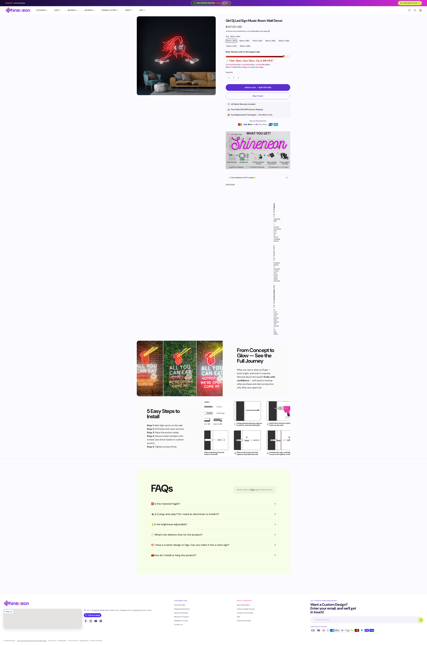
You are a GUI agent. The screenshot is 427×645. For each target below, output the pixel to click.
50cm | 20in (231, 41)
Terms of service (73, 641)
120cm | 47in (231, 46)
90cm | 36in (270, 41)
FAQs (252, 490)
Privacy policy (52, 641)
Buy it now (258, 96)
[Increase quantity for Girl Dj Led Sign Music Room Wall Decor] (238, 77)
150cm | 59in (245, 46)
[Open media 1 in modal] (176, 55)
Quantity (229, 72)
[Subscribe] (420, 620)
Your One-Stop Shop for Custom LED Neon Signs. (32, 641)
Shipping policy (84, 641)
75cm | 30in (257, 41)
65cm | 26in (244, 41)
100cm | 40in (284, 41)
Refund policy (62, 641)
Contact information (96, 641)
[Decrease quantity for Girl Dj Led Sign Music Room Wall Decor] (228, 77)
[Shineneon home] (16, 603)
